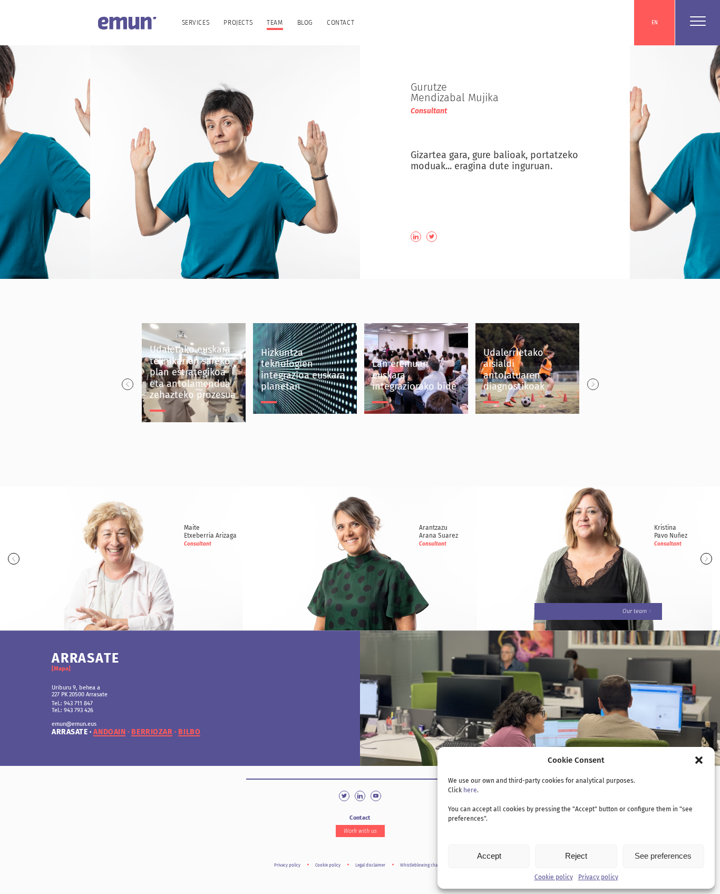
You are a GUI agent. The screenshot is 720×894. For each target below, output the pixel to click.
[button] (699, 760)
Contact (340, 22)
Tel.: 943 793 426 (72, 710)
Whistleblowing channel (423, 865)
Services (196, 22)
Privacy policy (598, 877)
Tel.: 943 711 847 (72, 703)
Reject (576, 855)
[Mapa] (61, 668)
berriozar (151, 732)
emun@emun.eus (74, 724)
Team (275, 22)
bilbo (189, 732)
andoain (109, 732)
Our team (634, 611)
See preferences (663, 855)
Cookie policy (553, 877)
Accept (489, 855)
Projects (237, 22)
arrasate (69, 732)
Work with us (360, 831)
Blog (305, 22)
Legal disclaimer (370, 865)
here (470, 790)
